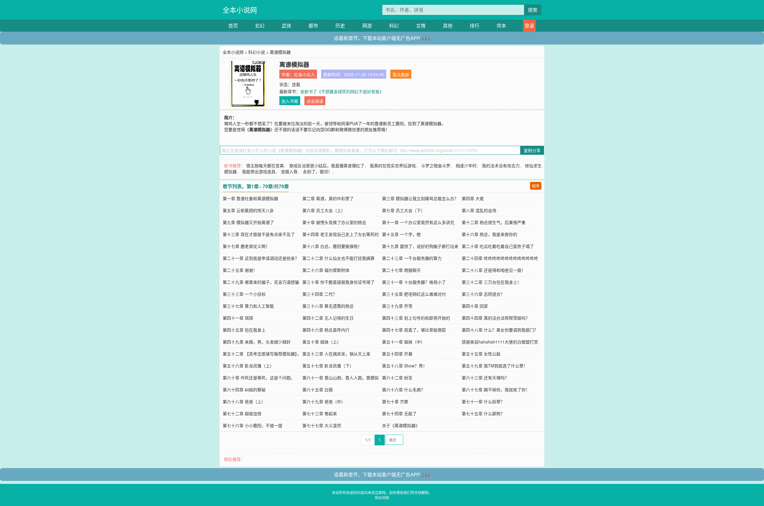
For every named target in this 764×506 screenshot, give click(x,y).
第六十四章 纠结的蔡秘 (244, 389)
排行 (474, 25)
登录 (529, 25)
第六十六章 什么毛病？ (403, 389)
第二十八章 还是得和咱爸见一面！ (494, 270)
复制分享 (532, 150)
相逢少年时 (466, 165)
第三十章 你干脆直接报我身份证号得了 (338, 282)
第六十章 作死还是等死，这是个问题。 (259, 378)
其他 (447, 25)
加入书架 (289, 101)
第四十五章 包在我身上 (244, 330)
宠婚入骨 (289, 171)
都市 (313, 25)
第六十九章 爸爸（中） (323, 401)
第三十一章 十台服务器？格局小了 (414, 282)
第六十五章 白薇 (317, 389)
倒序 (536, 185)
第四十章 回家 (475, 306)
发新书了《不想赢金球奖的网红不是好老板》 (342, 91)
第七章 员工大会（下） (403, 210)
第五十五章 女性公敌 (481, 354)
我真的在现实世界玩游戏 (393, 165)
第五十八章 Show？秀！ (404, 366)
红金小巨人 (304, 74)
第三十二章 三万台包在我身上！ (491, 282)
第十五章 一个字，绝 (401, 234)
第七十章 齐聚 (395, 401)
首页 (233, 25)
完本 (501, 25)
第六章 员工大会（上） (323, 210)
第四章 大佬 (473, 198)
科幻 (394, 25)
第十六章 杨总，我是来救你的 (489, 234)
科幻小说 (256, 52)
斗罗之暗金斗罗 (435, 165)
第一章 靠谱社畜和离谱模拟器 (250, 198)
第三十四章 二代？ (319, 294)
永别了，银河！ (317, 171)
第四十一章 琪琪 (238, 318)
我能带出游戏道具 (258, 171)
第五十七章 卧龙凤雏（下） (328, 366)
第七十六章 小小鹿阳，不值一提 (252, 425)
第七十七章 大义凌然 (321, 425)
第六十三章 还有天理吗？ (485, 378)
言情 (421, 25)
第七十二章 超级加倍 (242, 413)
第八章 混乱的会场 (479, 210)
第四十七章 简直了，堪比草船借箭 (414, 330)
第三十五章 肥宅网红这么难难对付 (414, 294)
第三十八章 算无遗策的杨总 (328, 306)
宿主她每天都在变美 (265, 165)
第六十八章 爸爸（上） (244, 401)
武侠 (286, 25)
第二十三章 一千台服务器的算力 (412, 258)
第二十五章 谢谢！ (240, 270)
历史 (340, 25)
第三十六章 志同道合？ (483, 294)
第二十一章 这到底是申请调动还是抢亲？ (261, 258)
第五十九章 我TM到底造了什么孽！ (495, 366)
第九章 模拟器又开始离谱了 (248, 222)
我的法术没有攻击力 (501, 165)
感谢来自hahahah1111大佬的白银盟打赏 (500, 342)
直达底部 (400, 74)
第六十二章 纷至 (397, 378)
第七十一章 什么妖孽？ (483, 401)
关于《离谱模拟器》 (401, 425)
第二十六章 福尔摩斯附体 (325, 270)
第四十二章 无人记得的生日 (328, 318)
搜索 (532, 9)
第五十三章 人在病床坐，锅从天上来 (336, 354)
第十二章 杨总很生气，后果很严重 (494, 222)
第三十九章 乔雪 (397, 306)
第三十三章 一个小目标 (244, 294)
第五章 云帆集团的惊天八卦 (248, 210)
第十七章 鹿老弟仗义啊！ (246, 246)
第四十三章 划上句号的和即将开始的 (416, 318)
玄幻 (259, 25)
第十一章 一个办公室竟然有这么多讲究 (418, 222)
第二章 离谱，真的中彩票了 (328, 198)
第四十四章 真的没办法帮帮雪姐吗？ (496, 318)
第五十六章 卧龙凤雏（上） (248, 366)
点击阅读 (314, 101)
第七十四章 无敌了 (399, 413)
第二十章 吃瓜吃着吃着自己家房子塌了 (498, 246)
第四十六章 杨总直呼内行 (325, 330)
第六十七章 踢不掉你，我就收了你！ (496, 389)
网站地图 (382, 497)
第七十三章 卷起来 (319, 413)
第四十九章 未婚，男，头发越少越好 (257, 342)
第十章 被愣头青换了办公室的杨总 (334, 222)
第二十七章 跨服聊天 (401, 270)
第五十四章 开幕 (397, 354)
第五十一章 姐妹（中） (403, 342)
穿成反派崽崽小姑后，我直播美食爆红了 (326, 165)
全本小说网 (240, 10)
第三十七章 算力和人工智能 (248, 306)
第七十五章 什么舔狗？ (483, 413)
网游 (367, 25)
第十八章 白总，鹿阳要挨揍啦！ (332, 246)
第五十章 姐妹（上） (321, 342)
